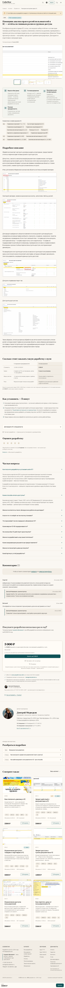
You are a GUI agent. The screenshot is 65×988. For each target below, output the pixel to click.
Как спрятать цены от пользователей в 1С (43, 903)
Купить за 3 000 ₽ (32, 656)
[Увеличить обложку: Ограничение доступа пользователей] (17, 888)
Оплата (52, 949)
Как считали (7, 649)
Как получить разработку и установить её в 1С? (18, 469)
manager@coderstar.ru (31, 677)
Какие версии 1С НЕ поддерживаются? (15, 526)
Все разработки (28, 949)
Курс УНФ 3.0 (43, 952)
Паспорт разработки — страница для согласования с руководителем (22, 432)
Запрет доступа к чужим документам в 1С (44, 851)
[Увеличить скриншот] (32, 62)
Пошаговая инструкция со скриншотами (24, 410)
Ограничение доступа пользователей (13, 903)
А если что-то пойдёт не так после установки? (18, 515)
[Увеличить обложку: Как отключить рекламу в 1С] (17, 785)
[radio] (4, 443)
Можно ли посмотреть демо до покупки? (16, 548)
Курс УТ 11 (42, 949)
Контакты (52, 954)
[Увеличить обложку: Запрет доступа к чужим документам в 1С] (48, 836)
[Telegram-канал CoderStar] (46, 2)
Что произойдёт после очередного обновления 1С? (19, 521)
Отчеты (26, 958)
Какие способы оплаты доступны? (14, 495)
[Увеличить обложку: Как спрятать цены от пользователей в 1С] (48, 888)
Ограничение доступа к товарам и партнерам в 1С (14, 852)
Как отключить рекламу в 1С (15, 799)
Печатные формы (28, 961)
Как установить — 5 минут (14, 695)
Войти (52, 2)
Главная (5, 8)
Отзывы (42, 957)
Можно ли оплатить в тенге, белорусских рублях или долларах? (23, 510)
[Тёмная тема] (57, 2)
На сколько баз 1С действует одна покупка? (17, 532)
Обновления (27, 966)
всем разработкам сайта (18, 675)
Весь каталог (55, 771)
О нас (51, 957)
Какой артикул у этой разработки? (14, 553)
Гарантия (52, 952)
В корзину (33, 664)
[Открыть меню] (60, 2)
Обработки (17, 8)
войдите (34, 571)
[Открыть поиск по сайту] (42, 2)
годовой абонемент (18, 630)
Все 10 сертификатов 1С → (24, 728)
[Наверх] (61, 980)
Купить (60, 985)
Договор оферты (54, 959)
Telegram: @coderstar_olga (10, 966)
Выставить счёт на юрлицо (33, 661)
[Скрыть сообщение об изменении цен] (61, 13)
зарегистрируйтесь (45, 571)
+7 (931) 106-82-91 (7, 962)
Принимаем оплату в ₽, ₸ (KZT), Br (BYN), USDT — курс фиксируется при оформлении (24, 690)
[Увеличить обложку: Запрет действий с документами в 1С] (48, 785)
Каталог (10, 8)
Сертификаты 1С (54, 966)
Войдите (5, 452)
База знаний (43, 954)
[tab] (17, 82)
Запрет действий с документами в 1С (42, 800)
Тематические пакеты (29, 963)
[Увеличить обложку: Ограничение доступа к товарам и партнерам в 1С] (17, 836)
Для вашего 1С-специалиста (13, 427)
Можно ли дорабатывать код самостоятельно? (18, 537)
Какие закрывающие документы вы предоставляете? (20, 543)
